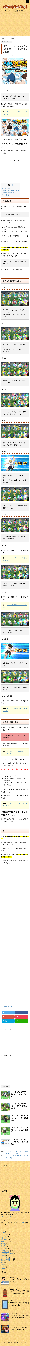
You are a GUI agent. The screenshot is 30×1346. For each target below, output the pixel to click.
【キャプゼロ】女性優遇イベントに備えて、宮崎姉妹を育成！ (19, 1106)
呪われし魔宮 (6, 1250)
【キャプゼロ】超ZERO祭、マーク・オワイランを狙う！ (19, 1094)
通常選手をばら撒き (9, 193)
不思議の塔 (5, 1252)
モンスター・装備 (7, 1253)
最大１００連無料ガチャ (10, 190)
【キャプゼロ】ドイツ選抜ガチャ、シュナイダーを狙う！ (19, 1130)
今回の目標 (6, 188)
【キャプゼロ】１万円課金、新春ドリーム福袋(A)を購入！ (19, 1142)
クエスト (4, 1248)
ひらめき (4, 1234)
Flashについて (5, 1241)
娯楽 (3, 1264)
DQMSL (3, 1246)
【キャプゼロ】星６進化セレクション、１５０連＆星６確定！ (19, 1118)
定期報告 (3, 1245)
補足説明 (4, 1236)
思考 (3, 1268)
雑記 (2, 1262)
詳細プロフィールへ (7, 1216)
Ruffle (22, 1222)
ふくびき (4, 1257)
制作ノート (5, 1238)
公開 (3, 1232)
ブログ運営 (4, 1239)
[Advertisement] (15, 24)
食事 (3, 1266)
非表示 (12, 185)
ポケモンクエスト (6, 1261)
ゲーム (3, 1231)
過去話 (3, 1243)
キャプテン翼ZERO (7, 1006)
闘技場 (4, 1255)
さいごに (5, 195)
